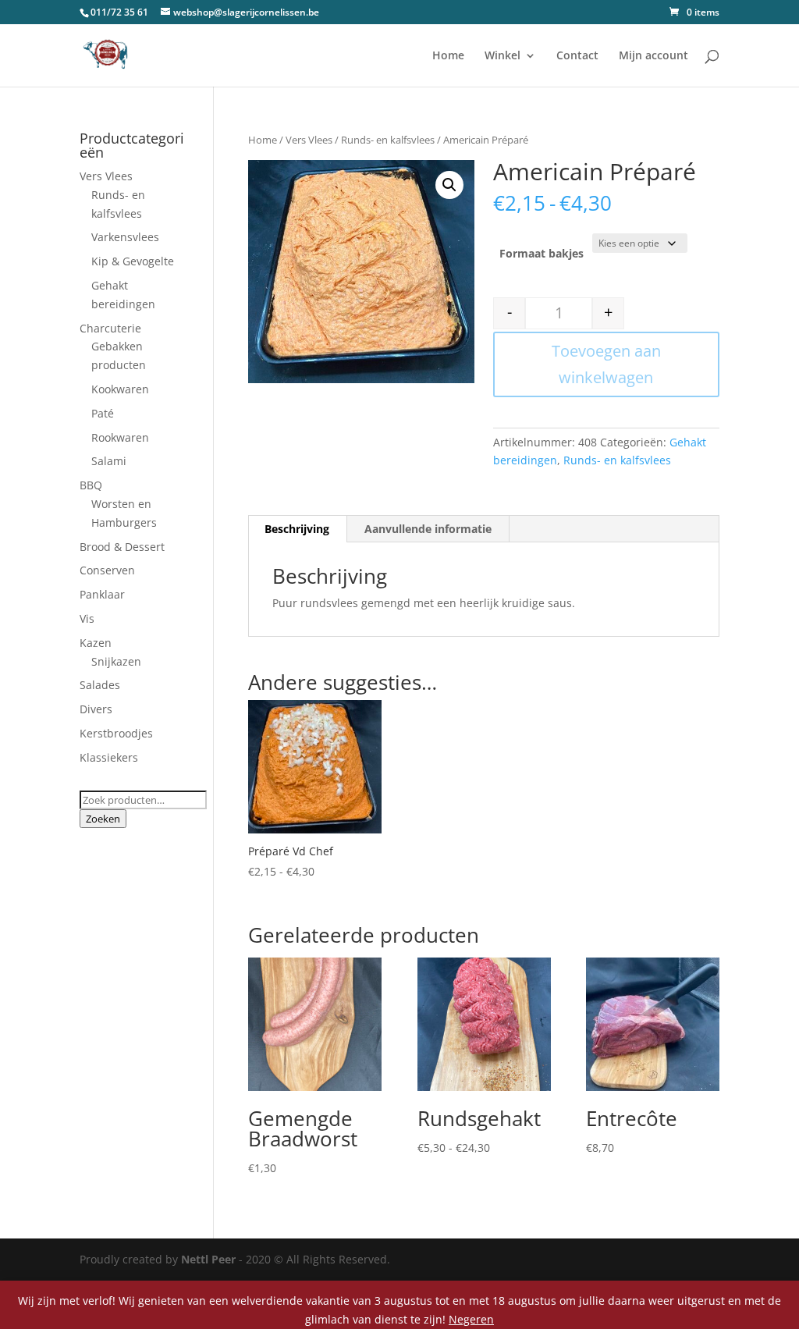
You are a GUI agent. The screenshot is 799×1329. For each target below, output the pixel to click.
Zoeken (103, 819)
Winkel (502, 56)
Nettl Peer (208, 1259)
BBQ (91, 485)
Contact (577, 56)
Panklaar (102, 594)
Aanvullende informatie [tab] (428, 528)
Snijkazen (116, 661)
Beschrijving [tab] (297, 528)
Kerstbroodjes (116, 733)
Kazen (96, 642)
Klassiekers (109, 757)
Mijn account (653, 56)
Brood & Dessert (122, 546)
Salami (108, 460)
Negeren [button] (471, 1319)
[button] (449, 185)
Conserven (107, 570)
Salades (100, 684)
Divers (96, 709)
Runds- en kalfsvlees (388, 140)
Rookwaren (120, 437)
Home (448, 56)
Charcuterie (110, 328)
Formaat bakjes (541, 253)
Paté (102, 413)
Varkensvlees (125, 236)
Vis (87, 618)
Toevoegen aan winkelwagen (606, 364)
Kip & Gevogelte (132, 261)
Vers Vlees (309, 140)
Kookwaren (120, 389)
